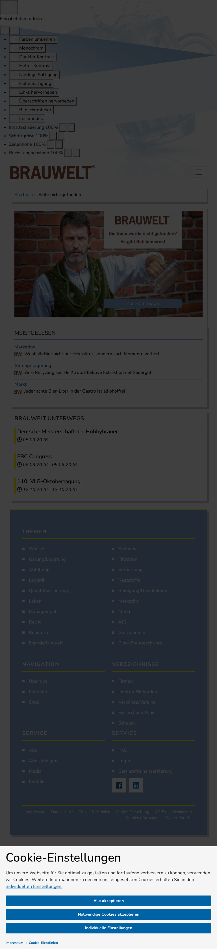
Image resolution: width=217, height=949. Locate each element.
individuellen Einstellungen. (34, 886)
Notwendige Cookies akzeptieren (108, 914)
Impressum (14, 943)
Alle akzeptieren (109, 900)
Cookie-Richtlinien (43, 943)
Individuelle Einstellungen (108, 928)
